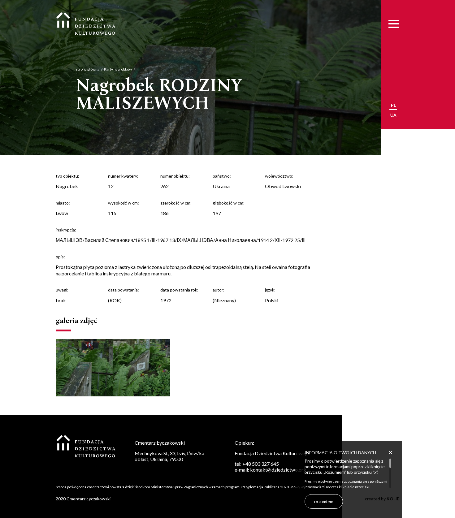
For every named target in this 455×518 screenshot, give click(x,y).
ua (393, 115)
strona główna (87, 69)
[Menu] (393, 24)
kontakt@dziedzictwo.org (278, 470)
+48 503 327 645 (260, 464)
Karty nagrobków (118, 69)
